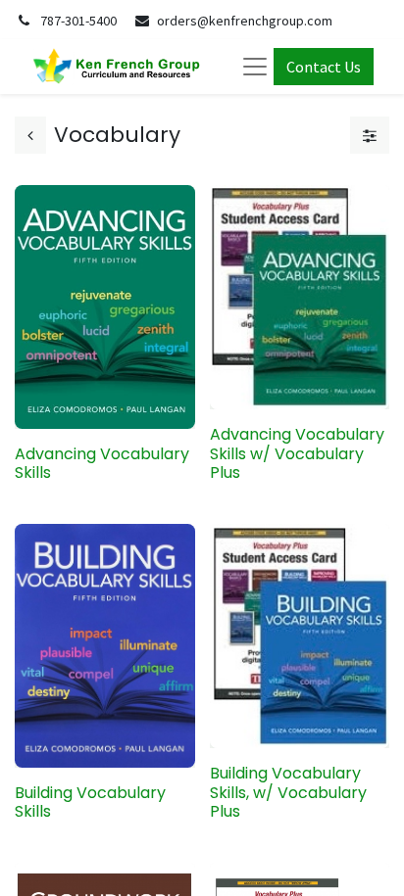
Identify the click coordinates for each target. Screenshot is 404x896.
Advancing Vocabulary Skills (102, 463)
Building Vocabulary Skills (90, 802)
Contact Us (323, 66)
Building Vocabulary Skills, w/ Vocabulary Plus (288, 792)
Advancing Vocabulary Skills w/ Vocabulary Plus (297, 453)
